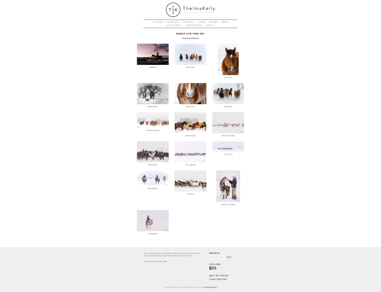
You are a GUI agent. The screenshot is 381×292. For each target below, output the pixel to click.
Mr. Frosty (228, 77)
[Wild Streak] (228, 103)
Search (229, 257)
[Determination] (153, 103)
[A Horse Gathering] (153, 127)
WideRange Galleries (210, 287)
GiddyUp (190, 194)
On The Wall (173, 22)
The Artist (188, 22)
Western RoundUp (228, 136)
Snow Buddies (153, 188)
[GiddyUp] (190, 190)
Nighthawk (152, 67)
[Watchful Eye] (153, 161)
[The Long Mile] (190, 161)
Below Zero (190, 106)
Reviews (213, 22)
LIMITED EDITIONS (193, 25)
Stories (202, 22)
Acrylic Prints (174, 25)
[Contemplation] (153, 230)
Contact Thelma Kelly (218, 279)
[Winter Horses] (190, 132)
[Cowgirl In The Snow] (228, 201)
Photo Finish (190, 67)
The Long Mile (190, 165)
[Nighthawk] (153, 64)
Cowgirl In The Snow (228, 204)
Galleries (158, 22)
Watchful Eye (153, 165)
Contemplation (153, 233)
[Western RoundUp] (228, 132)
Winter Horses (190, 136)
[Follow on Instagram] (214, 268)
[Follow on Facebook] (211, 268)
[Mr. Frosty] (228, 74)
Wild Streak (228, 106)
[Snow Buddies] (153, 185)
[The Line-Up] (228, 151)
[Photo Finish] (190, 64)
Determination (153, 106)
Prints (224, 22)
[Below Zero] (190, 103)
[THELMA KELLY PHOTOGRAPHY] (190, 18)
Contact (210, 25)
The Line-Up (228, 154)
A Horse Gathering (152, 130)
